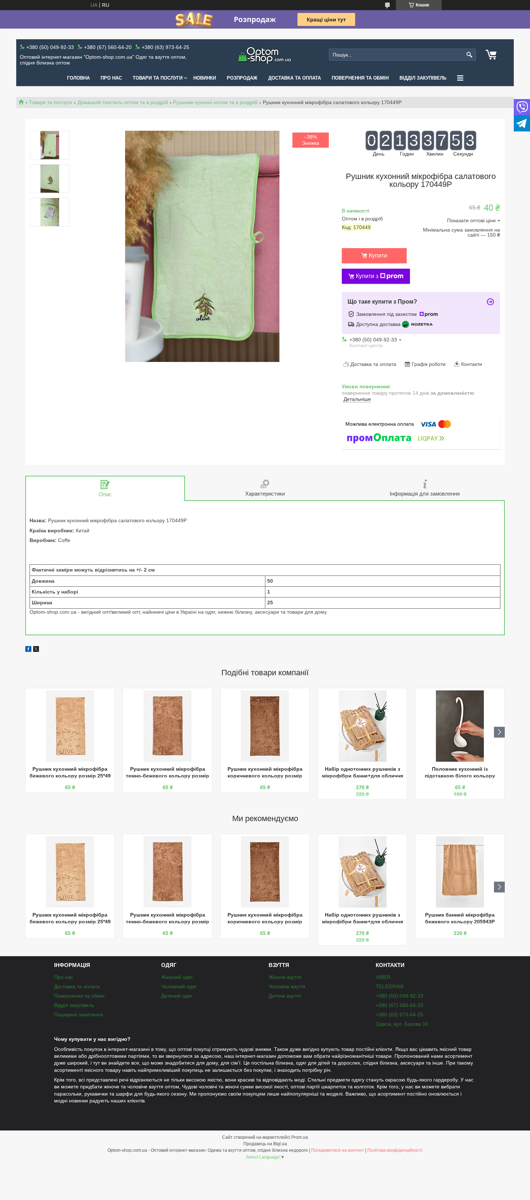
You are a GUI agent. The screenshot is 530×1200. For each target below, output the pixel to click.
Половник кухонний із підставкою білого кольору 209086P (460, 773)
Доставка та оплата (294, 78)
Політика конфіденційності (395, 1150)
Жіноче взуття (285, 977)
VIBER (383, 977)
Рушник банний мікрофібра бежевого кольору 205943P (460, 918)
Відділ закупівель (422, 78)
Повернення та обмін (360, 78)
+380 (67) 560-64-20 (399, 1005)
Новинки (204, 78)
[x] (36, 650)
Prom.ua (299, 1137)
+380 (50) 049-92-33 (399, 996)
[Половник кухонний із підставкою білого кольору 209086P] (459, 726)
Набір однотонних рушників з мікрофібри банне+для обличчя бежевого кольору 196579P (362, 773)
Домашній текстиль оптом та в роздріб (123, 102)
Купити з (367, 276)
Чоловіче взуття (287, 986)
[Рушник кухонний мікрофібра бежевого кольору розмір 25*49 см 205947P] (69, 726)
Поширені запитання (78, 1014)
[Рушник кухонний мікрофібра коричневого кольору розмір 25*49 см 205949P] (265, 726)
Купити (378, 255)
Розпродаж (242, 78)
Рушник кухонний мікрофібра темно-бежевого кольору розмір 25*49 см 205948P (167, 773)
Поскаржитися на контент (337, 1150)
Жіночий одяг (177, 977)
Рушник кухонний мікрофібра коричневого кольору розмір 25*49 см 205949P (265, 773)
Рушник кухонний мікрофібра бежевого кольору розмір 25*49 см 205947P (70, 773)
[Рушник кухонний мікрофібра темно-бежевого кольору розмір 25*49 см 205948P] (167, 726)
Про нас (111, 78)
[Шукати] (469, 55)
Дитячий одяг (177, 996)
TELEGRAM (389, 986)
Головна (78, 78)
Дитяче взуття (285, 996)
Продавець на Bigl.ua (265, 1143)
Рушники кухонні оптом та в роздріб (215, 102)
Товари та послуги (157, 78)
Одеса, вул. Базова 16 (402, 1024)
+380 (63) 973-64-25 (399, 1014)
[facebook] (28, 650)
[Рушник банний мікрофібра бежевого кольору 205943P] (459, 872)
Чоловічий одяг (179, 986)
